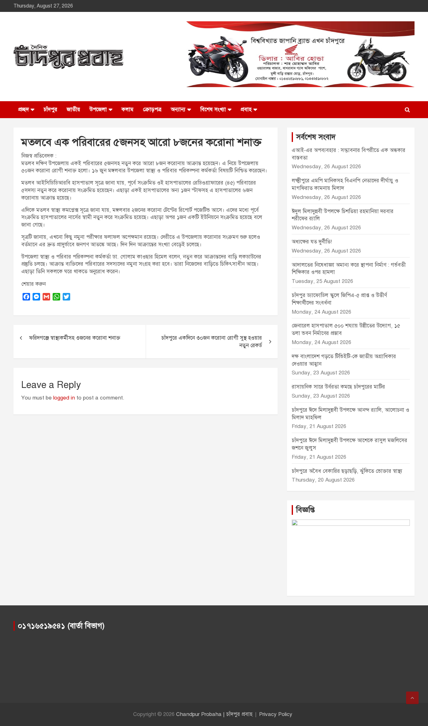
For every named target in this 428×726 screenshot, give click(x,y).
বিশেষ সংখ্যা (213, 109)
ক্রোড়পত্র (152, 109)
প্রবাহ (246, 109)
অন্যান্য (178, 109)
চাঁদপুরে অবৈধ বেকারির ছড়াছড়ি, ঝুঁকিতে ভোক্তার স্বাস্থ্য (347, 471)
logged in (64, 397)
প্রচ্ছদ (23, 109)
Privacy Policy (275, 714)
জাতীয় (73, 109)
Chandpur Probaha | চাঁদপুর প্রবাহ (214, 714)
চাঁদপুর (50, 109)
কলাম (127, 109)
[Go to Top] (412, 698)
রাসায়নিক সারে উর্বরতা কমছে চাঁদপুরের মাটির (339, 387)
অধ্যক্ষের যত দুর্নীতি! (312, 241)
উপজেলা (98, 109)
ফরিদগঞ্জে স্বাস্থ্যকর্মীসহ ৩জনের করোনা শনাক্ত (74, 338)
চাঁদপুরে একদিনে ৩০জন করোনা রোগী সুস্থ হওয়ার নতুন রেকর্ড (211, 342)
